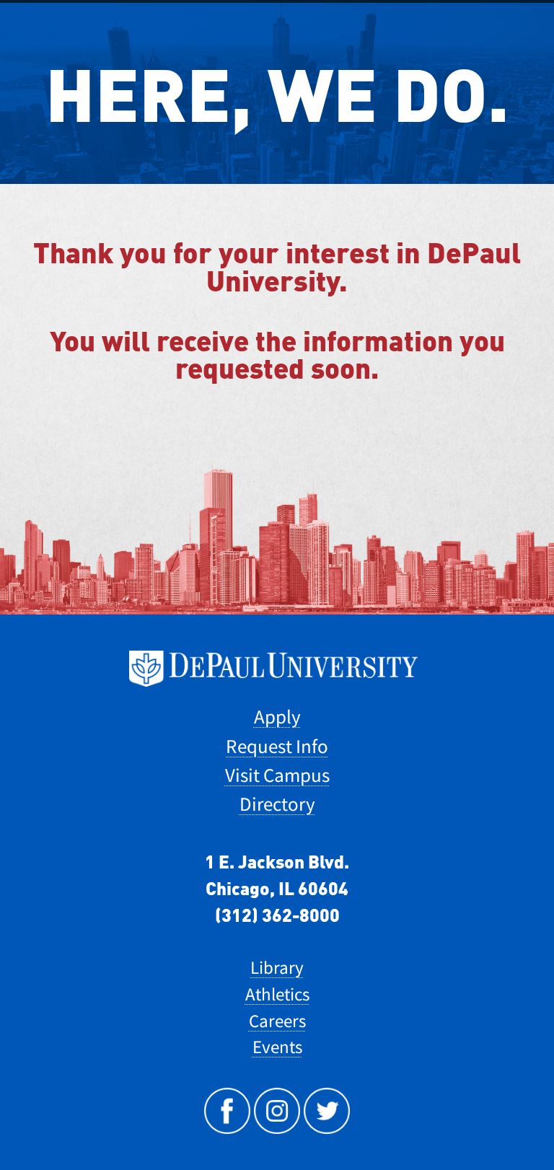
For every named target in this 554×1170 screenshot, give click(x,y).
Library (277, 967)
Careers (277, 1021)
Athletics (277, 994)
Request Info (277, 746)
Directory (277, 804)
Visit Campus (277, 775)
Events (277, 1047)
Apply (277, 717)
